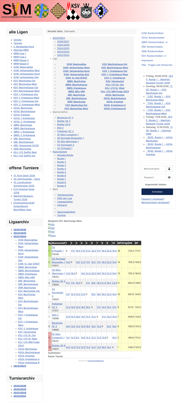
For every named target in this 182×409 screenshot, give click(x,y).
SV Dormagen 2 (65, 144)
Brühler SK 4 (63, 121)
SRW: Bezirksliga (76, 101)
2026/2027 (63, 41)
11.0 (68, 282)
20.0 (93, 250)
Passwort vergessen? (152, 199)
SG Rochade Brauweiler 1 (70, 138)
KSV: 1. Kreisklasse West (115, 74)
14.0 (68, 262)
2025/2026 (63, 44)
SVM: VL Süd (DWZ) (76, 77)
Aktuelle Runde (65, 155)
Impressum (147, 60)
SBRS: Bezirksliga (76, 81)
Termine (61, 215)
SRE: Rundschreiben (152, 46)
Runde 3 (61, 165)
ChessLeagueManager (95, 361)
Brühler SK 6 (63, 124)
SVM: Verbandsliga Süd (76, 74)
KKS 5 (60, 127)
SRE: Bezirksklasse (76, 98)
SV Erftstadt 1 (64, 148)
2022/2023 (63, 55)
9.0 (77, 337)
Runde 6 (61, 175)
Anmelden (157, 191)
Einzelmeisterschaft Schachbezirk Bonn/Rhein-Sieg (24, 206)
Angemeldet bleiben (155, 184)
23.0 (109, 273)
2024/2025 (63, 48)
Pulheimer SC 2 (65, 131)
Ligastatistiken (65, 201)
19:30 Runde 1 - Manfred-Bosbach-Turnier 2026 (159, 79)
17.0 (73, 250)
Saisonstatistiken (66, 211)
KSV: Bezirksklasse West (114, 67)
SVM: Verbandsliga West (76, 67)
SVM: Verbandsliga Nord (76, 71)
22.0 (88, 273)
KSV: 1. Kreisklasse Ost (114, 71)
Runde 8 (61, 182)
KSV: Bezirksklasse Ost (114, 64)
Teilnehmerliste (65, 194)
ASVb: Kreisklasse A (115, 105)
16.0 (99, 273)
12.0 (68, 307)
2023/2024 (59, 38)
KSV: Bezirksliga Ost (76, 105)
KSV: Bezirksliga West (76, 108)
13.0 (68, 273)
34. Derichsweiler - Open (27, 179)
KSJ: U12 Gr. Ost (115, 84)
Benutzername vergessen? (155, 202)
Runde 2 (61, 161)
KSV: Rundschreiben (152, 55)
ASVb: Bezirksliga (114, 94)
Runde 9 (61, 185)
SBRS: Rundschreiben (152, 42)
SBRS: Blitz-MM (76, 91)
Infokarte (62, 205)
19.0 (78, 250)
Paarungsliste (60, 151)
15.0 (73, 294)
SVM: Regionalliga (76, 64)
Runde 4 (61, 168)
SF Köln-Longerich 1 (67, 134)
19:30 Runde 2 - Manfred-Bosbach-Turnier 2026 (159, 120)
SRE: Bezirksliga (76, 94)
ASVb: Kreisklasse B (115, 108)
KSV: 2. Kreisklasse (114, 77)
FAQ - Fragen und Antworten (156, 64)
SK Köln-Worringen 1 (68, 141)
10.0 (78, 294)
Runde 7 (61, 179)
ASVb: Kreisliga (114, 101)
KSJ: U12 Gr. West (115, 88)
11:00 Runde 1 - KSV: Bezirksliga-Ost (159, 89)
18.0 (104, 250)
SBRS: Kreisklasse (76, 88)
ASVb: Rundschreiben (153, 37)
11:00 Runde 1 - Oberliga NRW (159, 130)
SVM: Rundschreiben (152, 33)
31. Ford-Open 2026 (24, 175)
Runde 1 (61, 158)
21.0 (83, 250)
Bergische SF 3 (65, 117)
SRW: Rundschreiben (152, 51)
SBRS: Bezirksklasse (76, 84)
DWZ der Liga (64, 198)
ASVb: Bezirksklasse (115, 98)
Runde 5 (61, 172)
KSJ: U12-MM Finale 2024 (115, 91)
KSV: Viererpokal (115, 81)
